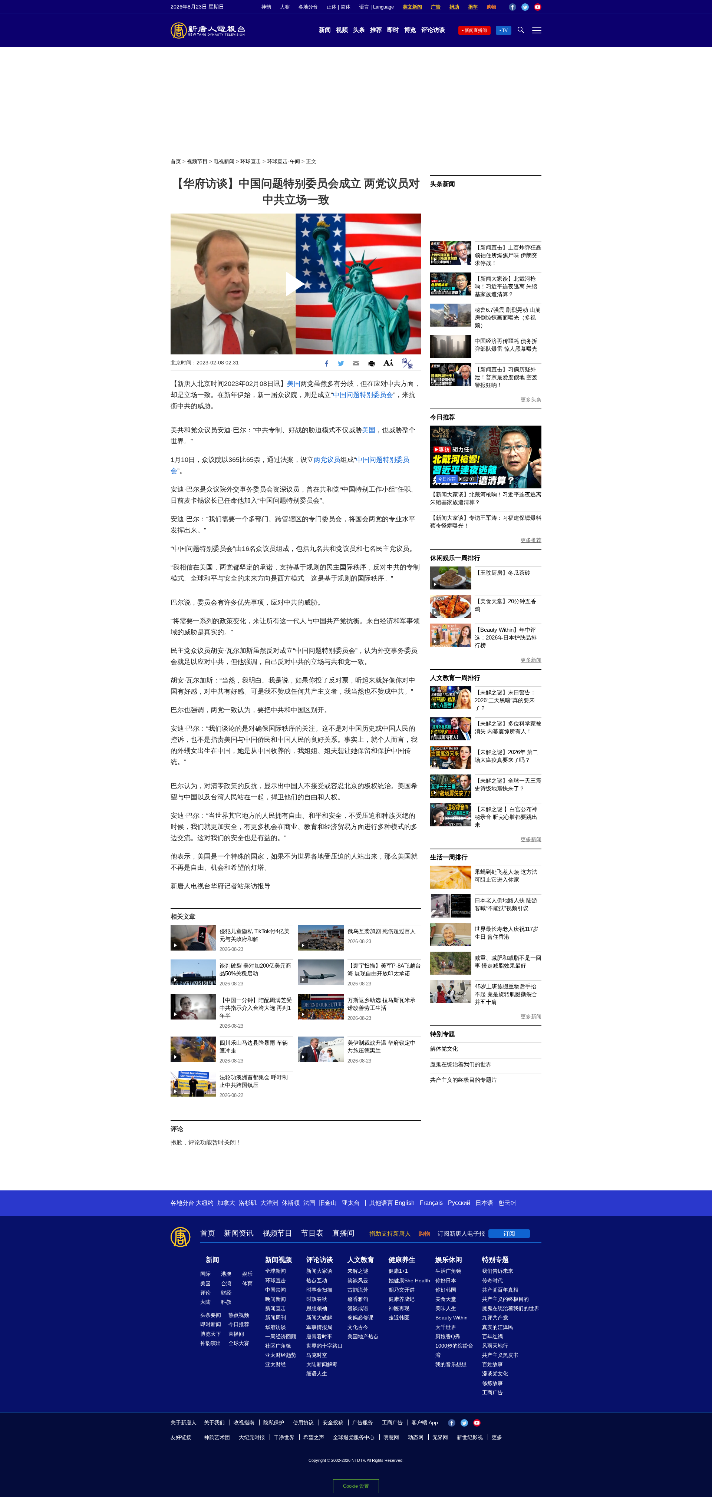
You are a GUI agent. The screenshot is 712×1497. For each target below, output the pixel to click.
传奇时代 (492, 1280)
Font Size (388, 362)
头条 (359, 30)
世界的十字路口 (324, 1346)
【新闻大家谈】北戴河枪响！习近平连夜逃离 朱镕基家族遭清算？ (506, 286)
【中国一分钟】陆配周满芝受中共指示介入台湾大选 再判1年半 (256, 1008)
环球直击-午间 (283, 161)
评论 (205, 1293)
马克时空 (316, 1355)
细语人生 (316, 1374)
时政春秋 (316, 1299)
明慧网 (391, 1437)
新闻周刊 (275, 1318)
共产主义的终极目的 (505, 1299)
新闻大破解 (319, 1318)
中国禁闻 (275, 1290)
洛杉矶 (248, 1203)
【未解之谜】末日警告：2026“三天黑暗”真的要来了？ (505, 700)
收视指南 (244, 1422)
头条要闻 (210, 1315)
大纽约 (205, 1203)
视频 (342, 30)
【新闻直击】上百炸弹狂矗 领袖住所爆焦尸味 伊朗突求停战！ (508, 255)
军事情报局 (319, 1327)
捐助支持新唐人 (390, 1233)
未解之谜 (357, 1271)
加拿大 (226, 1203)
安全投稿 (333, 1422)
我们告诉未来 (497, 1271)
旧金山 (328, 1203)
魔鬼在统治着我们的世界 (460, 1064)
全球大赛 (238, 1343)
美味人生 (445, 1308)
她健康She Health (409, 1280)
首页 (176, 161)
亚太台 (351, 1203)
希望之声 (313, 1437)
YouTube (537, 7)
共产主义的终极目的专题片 (463, 1080)
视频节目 (197, 161)
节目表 (312, 1233)
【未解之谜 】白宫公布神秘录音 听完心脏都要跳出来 (506, 817)
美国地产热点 (363, 1336)
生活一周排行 (449, 857)
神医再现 (399, 1308)
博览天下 (210, 1334)
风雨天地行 (495, 1346)
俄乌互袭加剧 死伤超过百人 (381, 931)
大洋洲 (269, 1203)
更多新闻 (531, 660)
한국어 (507, 1203)
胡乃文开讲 (402, 1290)
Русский (459, 1203)
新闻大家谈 (319, 1271)
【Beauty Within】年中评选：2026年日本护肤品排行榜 (506, 637)
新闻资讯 (239, 1233)
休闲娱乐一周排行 (455, 558)
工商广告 (492, 1392)
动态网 (415, 1437)
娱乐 (247, 1274)
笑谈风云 (357, 1280)
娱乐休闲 (448, 1259)
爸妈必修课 (360, 1318)
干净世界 (284, 1437)
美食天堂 (445, 1299)
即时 (393, 30)
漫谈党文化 (495, 1374)
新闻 (325, 30)
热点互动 (316, 1280)
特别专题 (442, 1034)
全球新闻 (275, 1271)
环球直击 (250, 161)
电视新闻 (224, 161)
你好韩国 (445, 1290)
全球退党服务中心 (354, 1437)
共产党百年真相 (500, 1290)
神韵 (266, 7)
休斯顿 (291, 1203)
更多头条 (531, 400)
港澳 (226, 1274)
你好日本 (445, 1280)
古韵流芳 (357, 1290)
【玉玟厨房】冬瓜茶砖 (502, 572)
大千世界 (445, 1327)
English (405, 1203)
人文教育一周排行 (455, 677)
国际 (205, 1274)
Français (431, 1203)
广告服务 (362, 1422)
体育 (247, 1283)
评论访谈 (433, 30)
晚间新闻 (275, 1299)
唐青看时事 (319, 1336)
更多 (497, 1437)
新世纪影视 (470, 1437)
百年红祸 (492, 1336)
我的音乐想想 (451, 1364)
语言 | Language (376, 7)
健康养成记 (402, 1299)
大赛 (285, 7)
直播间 (343, 1233)
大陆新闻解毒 (321, 1364)
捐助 (454, 7)
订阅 (509, 1233)
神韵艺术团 (217, 1437)
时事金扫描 (319, 1290)
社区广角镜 (278, 1346)
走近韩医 (399, 1318)
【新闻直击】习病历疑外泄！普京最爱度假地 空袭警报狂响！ (506, 377)
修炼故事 (492, 1383)
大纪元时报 (252, 1437)
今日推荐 (442, 417)
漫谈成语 (357, 1308)
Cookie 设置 (356, 1486)
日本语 (484, 1203)
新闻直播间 (476, 30)
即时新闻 (210, 1324)
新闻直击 (275, 1308)
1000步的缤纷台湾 (454, 1350)
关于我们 (214, 1422)
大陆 (205, 1302)
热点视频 (238, 1315)
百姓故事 (492, 1364)
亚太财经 (275, 1364)
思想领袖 (316, 1308)
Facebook (512, 7)
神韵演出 (210, 1343)
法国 (309, 1203)
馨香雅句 (357, 1299)
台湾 (226, 1283)
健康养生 (402, 1259)
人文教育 (360, 1259)
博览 (410, 30)
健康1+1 (398, 1271)
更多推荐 (531, 540)
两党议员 (327, 459)
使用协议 (303, 1422)
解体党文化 (444, 1048)
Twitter (525, 7)
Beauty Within (451, 1318)
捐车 (473, 7)
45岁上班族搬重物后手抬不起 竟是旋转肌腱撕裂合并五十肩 (506, 994)
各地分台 (308, 7)
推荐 (376, 30)
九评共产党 (495, 1318)
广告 (436, 7)
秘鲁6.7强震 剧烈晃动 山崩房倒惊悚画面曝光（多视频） (508, 317)
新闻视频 (278, 1259)
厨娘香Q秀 (447, 1336)
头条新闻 (442, 184)
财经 (226, 1293)
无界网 (440, 1437)
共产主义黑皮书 (500, 1355)
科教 (226, 1302)
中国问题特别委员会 (363, 395)
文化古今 (357, 1327)
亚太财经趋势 (280, 1355)
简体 (345, 7)
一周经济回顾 (280, 1336)
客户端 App (425, 1422)
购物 (491, 7)
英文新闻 (412, 7)
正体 (331, 7)
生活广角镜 (448, 1271)
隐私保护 (273, 1422)
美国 (293, 383)
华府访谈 (275, 1327)
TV (505, 30)
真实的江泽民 (497, 1327)
